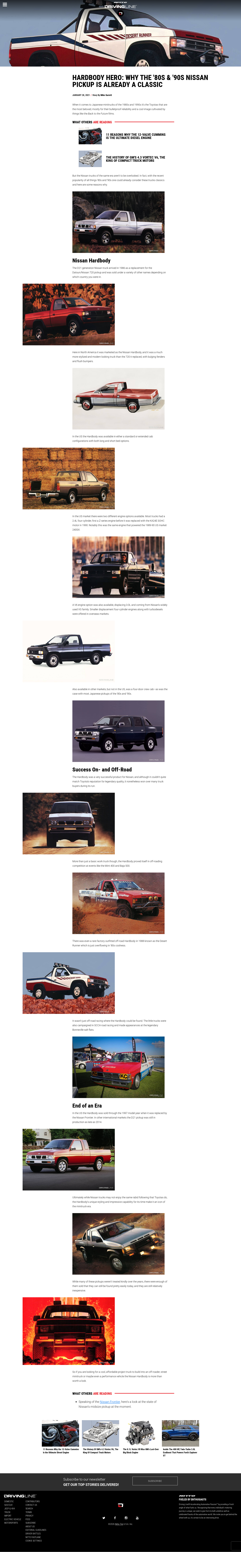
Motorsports (11, 1522)
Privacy (29, 1515)
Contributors (33, 1501)
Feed (28, 1519)
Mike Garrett (106, 95)
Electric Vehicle (12, 1519)
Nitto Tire (119, 1524)
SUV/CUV (8, 1504)
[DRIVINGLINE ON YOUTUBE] (137, 1517)
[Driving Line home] (120, 8)
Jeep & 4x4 (9, 1508)
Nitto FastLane (33, 1537)
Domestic (9, 1501)
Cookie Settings (34, 1540)
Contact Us (31, 1504)
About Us (30, 1526)
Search (29, 1508)
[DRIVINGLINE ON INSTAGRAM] (126, 1517)
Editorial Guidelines (36, 1529)
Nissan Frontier (110, 1402)
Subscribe (155, 1480)
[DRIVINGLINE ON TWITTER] (103, 1517)
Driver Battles (33, 1533)
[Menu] (5, 4)
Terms (29, 1512)
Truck (7, 1512)
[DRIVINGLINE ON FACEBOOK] (115, 1517)
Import (7, 1515)
